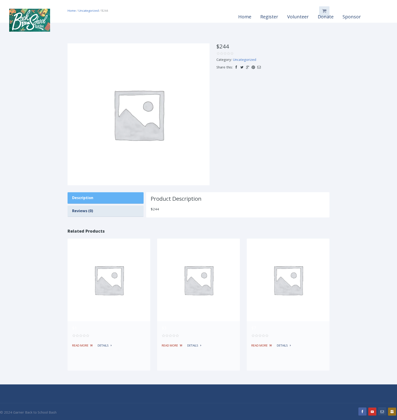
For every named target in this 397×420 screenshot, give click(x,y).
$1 (74, 328)
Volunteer (298, 17)
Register (269, 17)
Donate (326, 17)
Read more (80, 345)
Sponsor (352, 17)
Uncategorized (244, 59)
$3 (164, 328)
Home (244, 17)
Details (103, 345)
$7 (253, 328)
